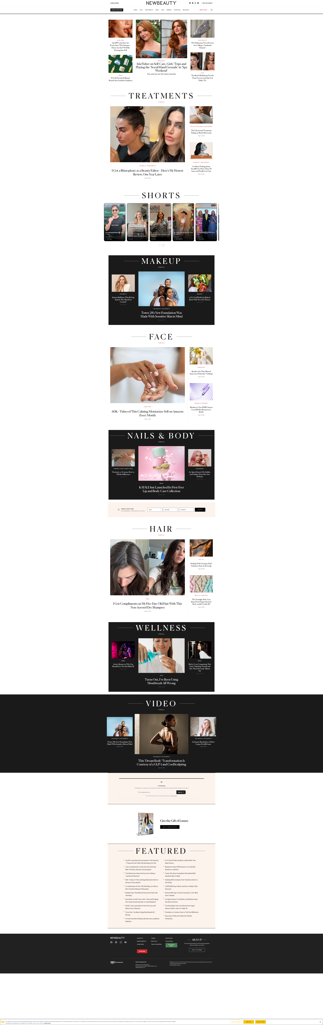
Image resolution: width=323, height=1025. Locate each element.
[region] (161, 1022)
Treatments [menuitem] (149, 10)
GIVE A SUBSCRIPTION (170, 827)
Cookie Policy (140, 944)
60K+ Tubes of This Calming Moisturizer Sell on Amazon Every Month (141, 881)
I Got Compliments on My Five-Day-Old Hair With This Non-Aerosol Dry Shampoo (140, 868)
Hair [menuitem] (162, 10)
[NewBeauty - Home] (161, 3)
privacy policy (174, 795)
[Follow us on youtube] (198, 3)
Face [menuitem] (141, 10)
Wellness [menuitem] (186, 10)
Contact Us (140, 938)
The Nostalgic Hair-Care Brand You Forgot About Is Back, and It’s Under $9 (180, 907)
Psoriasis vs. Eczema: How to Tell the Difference (181, 912)
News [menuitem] (135, 10)
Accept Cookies (260, 1022)
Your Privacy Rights (171, 945)
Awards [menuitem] (169, 10)
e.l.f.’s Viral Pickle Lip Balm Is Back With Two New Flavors (180, 861)
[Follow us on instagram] (195, 3)
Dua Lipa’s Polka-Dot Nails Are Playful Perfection (178, 917)
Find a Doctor (169, 938)
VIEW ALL (161, 102)
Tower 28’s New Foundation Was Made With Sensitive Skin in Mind (180, 874)
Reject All (248, 1022)
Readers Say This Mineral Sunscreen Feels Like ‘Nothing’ (141, 894)
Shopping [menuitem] (177, 10)
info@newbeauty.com (140, 967)
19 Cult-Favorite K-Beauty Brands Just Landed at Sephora (142, 920)
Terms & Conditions (156, 944)
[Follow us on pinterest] (192, 3)
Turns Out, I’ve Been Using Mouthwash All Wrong (140, 913)
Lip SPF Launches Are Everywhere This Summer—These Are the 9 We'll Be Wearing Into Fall (141, 861)
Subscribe (114, 3)
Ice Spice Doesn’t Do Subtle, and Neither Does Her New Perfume (181, 900)
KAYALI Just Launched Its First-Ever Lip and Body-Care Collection (140, 907)
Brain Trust (154, 941)
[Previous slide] (159, 245)
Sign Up (180, 792)
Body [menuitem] (157, 10)
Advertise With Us (141, 941)
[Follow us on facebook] (190, 3)
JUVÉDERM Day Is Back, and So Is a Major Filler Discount (181, 887)
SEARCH (200, 509)
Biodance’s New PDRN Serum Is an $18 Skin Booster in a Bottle (180, 868)
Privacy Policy (169, 941)
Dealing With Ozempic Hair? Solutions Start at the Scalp (181, 881)
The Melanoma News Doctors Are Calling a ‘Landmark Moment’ (140, 874)
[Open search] (211, 10)
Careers (153, 938)
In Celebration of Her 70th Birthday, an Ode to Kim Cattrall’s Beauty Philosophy (141, 887)
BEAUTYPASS (203, 10)
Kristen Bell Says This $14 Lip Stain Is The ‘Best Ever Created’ (181, 894)
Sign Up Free (197, 950)
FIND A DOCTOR (117, 10)
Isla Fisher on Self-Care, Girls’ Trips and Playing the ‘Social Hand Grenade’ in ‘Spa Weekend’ (141, 900)
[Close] (320, 1022)
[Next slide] (163, 245)
